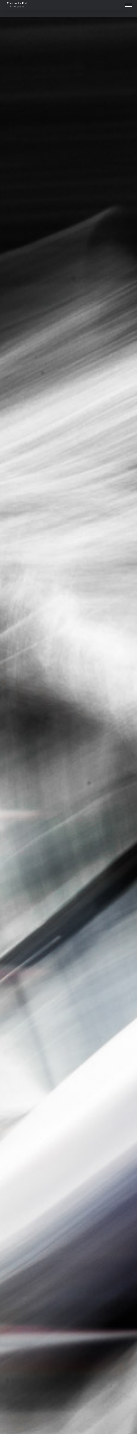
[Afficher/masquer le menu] (128, 5)
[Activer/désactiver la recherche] (116, 4)
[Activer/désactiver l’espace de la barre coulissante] (104, 5)
